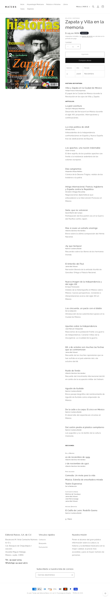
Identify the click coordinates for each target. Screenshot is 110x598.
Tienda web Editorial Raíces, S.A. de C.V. (44, 593)
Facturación (43, 547)
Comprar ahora (85, 60)
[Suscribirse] (72, 575)
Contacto (42, 540)
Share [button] (69, 519)
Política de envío (78, 593)
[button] (93, 6)
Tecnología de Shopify (64, 593)
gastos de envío (87, 36)
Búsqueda (42, 543)
